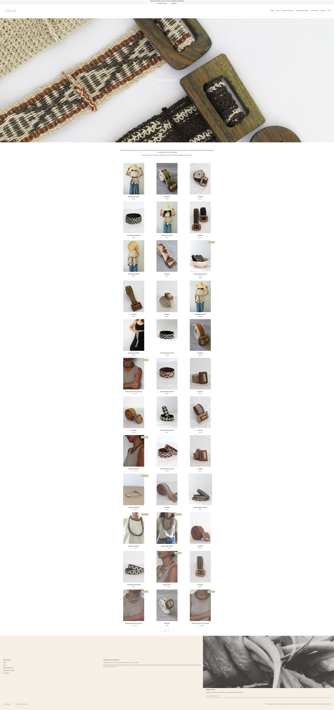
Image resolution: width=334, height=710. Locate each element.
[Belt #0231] (200, 567)
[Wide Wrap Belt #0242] (134, 256)
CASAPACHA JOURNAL (9, 670)
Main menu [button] (7, 660)
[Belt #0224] (200, 528)
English (173, 3)
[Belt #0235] (200, 335)
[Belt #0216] (200, 412)
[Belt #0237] (167, 179)
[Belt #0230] (200, 217)
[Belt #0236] (167, 605)
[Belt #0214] (200, 373)
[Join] (329, 695)
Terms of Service (284, 704)
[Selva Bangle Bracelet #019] (134, 567)
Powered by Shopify (323, 704)
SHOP (4, 665)
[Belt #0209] (167, 489)
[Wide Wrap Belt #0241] (200, 296)
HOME (4, 662)
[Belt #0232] (134, 296)
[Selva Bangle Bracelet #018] (167, 451)
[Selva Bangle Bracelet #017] (167, 373)
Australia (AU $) (162, 3)
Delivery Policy (309, 704)
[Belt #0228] (134, 412)
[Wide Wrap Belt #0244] (134, 179)
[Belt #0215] (200, 179)
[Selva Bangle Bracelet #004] (200, 489)
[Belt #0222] (167, 256)
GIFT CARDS (6, 673)
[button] (278, 11)
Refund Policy (297, 704)
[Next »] (175, 630)
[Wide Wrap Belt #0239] (134, 335)
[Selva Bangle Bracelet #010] (167, 335)
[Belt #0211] (167, 296)
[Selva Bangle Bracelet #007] (167, 412)
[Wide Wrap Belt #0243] (167, 217)
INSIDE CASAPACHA (8, 667)
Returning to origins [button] (111, 660)
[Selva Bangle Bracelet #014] (134, 217)
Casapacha (270, 704)
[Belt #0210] (200, 451)
